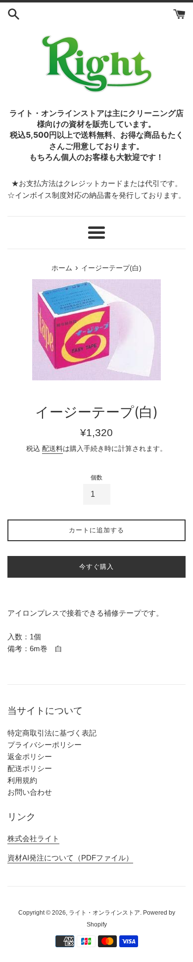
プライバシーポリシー (44, 744)
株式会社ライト (33, 838)
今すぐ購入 (96, 566)
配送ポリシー (29, 768)
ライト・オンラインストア (104, 912)
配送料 (52, 448)
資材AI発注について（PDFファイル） (70, 857)
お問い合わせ (29, 792)
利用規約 (22, 780)
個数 (96, 477)
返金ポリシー (29, 756)
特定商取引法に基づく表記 (51, 733)
